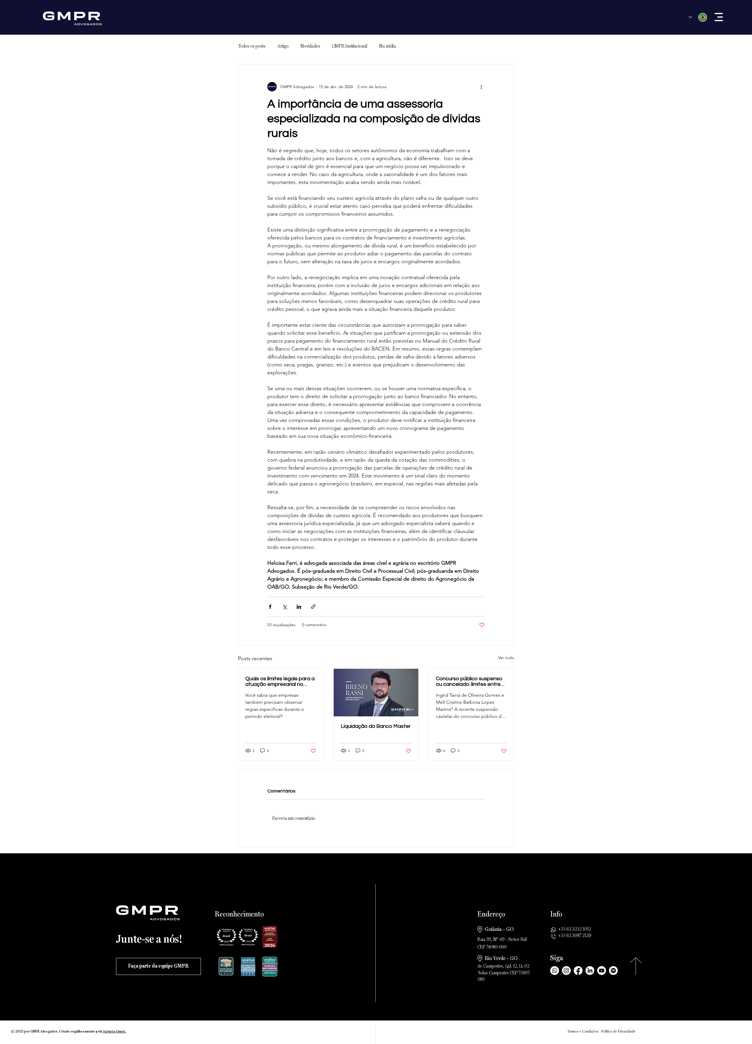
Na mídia (387, 46)
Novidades (310, 46)
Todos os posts (252, 46)
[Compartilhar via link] (313, 606)
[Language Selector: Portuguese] (697, 17)
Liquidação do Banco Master (376, 726)
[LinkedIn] (589, 970)
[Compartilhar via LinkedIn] (299, 606)
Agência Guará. (114, 1031)
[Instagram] (566, 970)
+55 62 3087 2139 (574, 936)
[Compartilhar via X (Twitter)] (284, 606)
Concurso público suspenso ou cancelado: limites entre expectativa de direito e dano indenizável (469, 681)
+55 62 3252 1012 (574, 929)
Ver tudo (506, 657)
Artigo (283, 46)
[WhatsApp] (554, 970)
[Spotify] (613, 970)
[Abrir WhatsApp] (737, 1029)
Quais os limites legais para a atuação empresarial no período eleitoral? (280, 681)
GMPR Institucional (349, 46)
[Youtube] (601, 970)
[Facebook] (578, 970)
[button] (719, 17)
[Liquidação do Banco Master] (376, 692)
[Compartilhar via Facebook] (270, 606)
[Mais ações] (481, 86)
